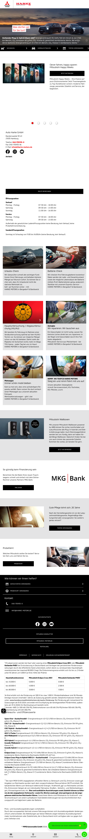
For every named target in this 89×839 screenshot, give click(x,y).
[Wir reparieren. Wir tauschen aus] (66, 312)
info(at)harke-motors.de (22, 147)
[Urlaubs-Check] (23, 257)
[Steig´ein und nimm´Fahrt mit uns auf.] (66, 366)
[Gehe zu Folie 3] (44, 123)
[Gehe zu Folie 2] (38, 123)
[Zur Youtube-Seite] (22, 152)
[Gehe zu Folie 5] (56, 123)
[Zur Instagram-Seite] (15, 152)
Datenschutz (36, 655)
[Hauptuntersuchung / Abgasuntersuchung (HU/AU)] (23, 312)
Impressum (23, 655)
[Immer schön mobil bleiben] (23, 367)
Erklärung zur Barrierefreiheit (58, 655)
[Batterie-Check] (66, 257)
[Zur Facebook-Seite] (8, 152)
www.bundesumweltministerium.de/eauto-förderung (32, 700)
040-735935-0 (18, 142)
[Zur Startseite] (20, 4)
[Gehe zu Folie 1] (32, 123)
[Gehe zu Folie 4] (50, 123)
